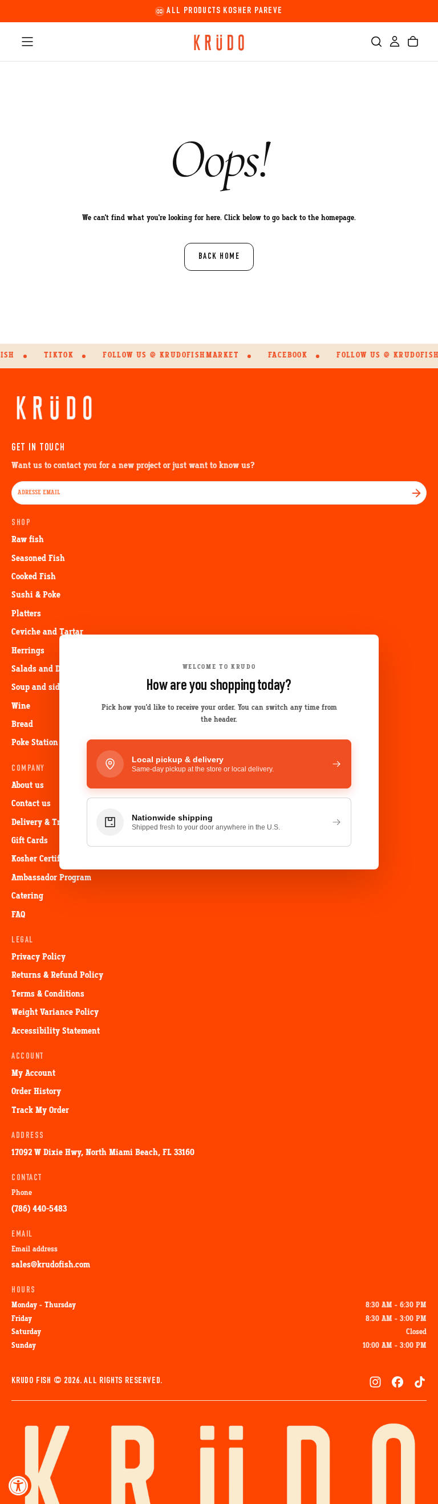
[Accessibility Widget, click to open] (18, 1485)
